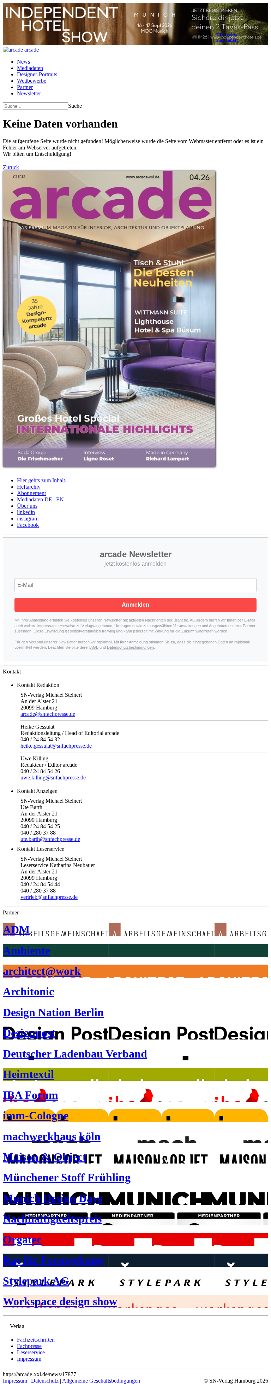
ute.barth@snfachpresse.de (50, 839)
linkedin (26, 512)
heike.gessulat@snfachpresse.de (56, 746)
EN (60, 499)
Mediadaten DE (34, 499)
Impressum (29, 1359)
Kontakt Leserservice (40, 849)
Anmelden (135, 605)
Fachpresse (29, 1346)
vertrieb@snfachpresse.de (49, 897)
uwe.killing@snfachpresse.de (53, 778)
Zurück (11, 167)
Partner (25, 87)
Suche (75, 106)
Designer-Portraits (37, 74)
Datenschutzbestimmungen (130, 647)
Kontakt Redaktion (38, 685)
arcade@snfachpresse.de (47, 714)
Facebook (28, 525)
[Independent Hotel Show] (135, 43)
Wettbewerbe (31, 81)
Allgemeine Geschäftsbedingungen (101, 1381)
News (23, 62)
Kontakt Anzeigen (37, 791)
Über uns (27, 506)
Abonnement (31, 493)
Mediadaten (30, 68)
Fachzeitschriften (36, 1340)
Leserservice (31, 1352)
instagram (27, 519)
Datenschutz (45, 1381)
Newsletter (29, 93)
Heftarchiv (29, 487)
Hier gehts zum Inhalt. (41, 480)
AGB (94, 647)
